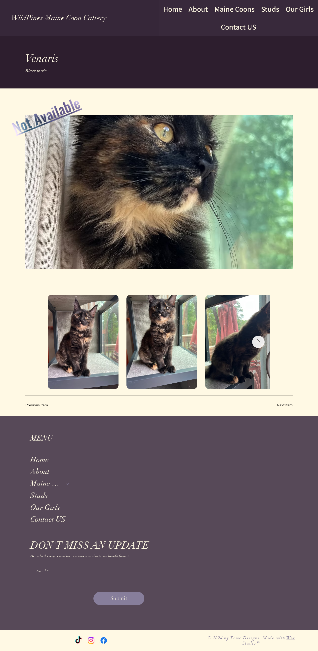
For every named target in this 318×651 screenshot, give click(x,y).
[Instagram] (91, 640)
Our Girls (45, 507)
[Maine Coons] (67, 484)
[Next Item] (258, 342)
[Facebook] (103, 640)
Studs (39, 495)
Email (42, 571)
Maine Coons (45, 483)
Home (39, 459)
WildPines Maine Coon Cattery (58, 18)
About (39, 471)
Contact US (48, 519)
